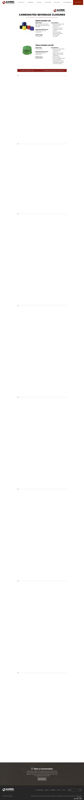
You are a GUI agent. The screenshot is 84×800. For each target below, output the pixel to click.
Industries (39, 2)
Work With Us (21, 2)
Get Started (78, 2)
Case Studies (48, 2)
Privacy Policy (78, 796)
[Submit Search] (80, 790)
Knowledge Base (67, 2)
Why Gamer (57, 2)
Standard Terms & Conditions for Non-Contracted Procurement (63, 796)
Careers (58, 790)
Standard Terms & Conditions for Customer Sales (40, 796)
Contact (63, 790)
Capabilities (30, 2)
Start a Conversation (43, 769)
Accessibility (79, 797)
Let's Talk (41, 779)
